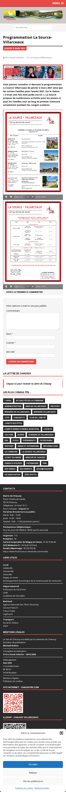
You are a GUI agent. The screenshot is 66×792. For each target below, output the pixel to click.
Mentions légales (42, 788)
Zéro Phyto (30, 474)
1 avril (8, 400)
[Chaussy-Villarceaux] (33, 15)
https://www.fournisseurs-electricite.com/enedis (25, 551)
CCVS (7, 417)
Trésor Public (9, 611)
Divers (20, 434)
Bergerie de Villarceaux (17, 412)
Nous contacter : (16, 508)
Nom (9, 333)
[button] (61, 733)
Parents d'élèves (13, 463)
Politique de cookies (24, 788)
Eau (6, 440)
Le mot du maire (13, 457)
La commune (11, 451)
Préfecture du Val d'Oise (14, 589)
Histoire (9, 446)
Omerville (7, 574)
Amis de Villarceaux (36, 406)
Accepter (33, 764)
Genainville (8, 571)
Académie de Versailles (14, 595)
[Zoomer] (32, 197)
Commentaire (13, 310)
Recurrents (26, 469)
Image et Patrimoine (28, 446)
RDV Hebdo (10, 469)
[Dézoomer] (27, 197)
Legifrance (8, 614)
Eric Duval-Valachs (14, 57)
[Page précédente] (6, 197)
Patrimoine (32, 463)
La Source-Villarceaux (41, 57)
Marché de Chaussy (35, 457)
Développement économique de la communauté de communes (32, 580)
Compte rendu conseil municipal (22, 429)
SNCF (5, 626)
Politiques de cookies (13, 681)
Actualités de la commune (29, 400)
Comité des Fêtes (13, 423)
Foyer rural (46, 440)
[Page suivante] (11, 197)
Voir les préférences (33, 781)
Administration (13, 406)
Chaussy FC (19, 417)
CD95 (5, 592)
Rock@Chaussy (44, 469)
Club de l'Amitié (37, 417)
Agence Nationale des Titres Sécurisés (21, 604)
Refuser (33, 772)
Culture (9, 434)
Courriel (10, 342)
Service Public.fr (10, 607)
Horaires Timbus (10, 622)
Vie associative (12, 474)
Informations (50, 446)
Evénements (29, 440)
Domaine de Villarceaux (40, 434)
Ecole (16, 440)
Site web (10, 351)
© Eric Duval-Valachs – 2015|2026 (19, 654)
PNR (45, 463)
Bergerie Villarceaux (45, 412)
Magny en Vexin (10, 577)
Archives (55, 406)
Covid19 (48, 429)
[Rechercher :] (33, 27)
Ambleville (8, 568)
